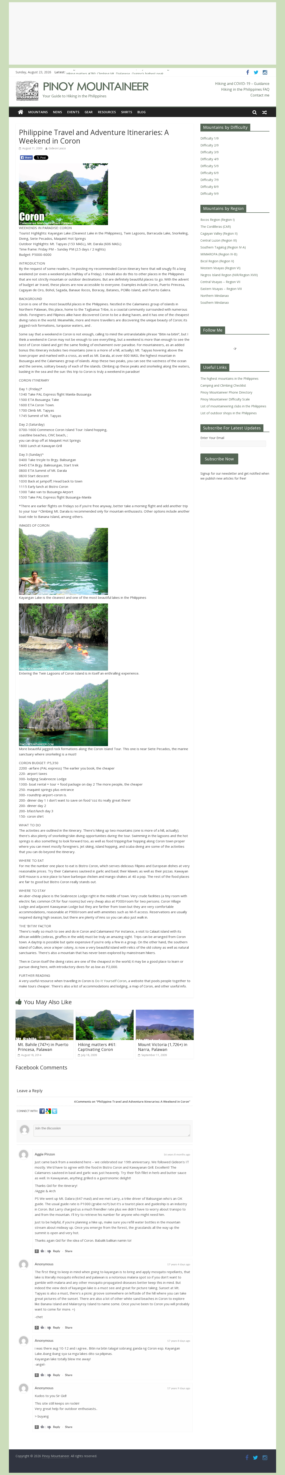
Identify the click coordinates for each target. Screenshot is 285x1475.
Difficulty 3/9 (209, 152)
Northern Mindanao (214, 295)
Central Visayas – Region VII (220, 282)
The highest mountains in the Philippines (229, 378)
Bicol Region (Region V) (217, 261)
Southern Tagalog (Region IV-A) (223, 247)
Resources (107, 112)
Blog (141, 112)
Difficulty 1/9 (209, 138)
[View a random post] (264, 112)
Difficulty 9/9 (209, 193)
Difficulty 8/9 (209, 187)
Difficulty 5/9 (209, 166)
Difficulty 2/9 (209, 145)
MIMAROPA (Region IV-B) (218, 254)
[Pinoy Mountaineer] (82, 83)
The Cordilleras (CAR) (215, 226)
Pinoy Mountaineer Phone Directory (226, 392)
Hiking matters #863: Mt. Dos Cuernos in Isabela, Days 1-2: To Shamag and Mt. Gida (127, 72)
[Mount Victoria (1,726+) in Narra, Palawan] (165, 1012)
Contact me (259, 95)
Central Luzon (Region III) (218, 240)
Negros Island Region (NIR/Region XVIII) (229, 275)
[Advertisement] (142, 33)
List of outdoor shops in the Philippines (228, 413)
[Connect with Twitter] (54, 1111)
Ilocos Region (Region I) (217, 219)
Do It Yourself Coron (110, 981)
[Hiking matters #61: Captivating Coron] (105, 1012)
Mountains (38, 112)
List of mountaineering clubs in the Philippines (233, 406)
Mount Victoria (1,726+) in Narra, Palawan (162, 1047)
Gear (89, 112)
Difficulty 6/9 (209, 173)
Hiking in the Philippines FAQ (245, 89)
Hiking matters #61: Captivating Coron (97, 1047)
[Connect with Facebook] (42, 1111)
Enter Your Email (212, 438)
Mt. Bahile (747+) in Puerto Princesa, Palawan (43, 1047)
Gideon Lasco (57, 148)
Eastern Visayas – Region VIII (221, 289)
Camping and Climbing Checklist (223, 385)
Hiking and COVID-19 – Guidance (242, 83)
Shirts (126, 112)
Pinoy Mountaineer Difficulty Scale (225, 399)
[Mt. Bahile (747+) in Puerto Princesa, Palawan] (44, 1012)
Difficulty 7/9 (209, 180)
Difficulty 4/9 (209, 159)
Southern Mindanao (214, 302)
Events (73, 112)
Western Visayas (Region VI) (220, 268)
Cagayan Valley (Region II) (219, 233)
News (57, 112)
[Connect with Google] (49, 1111)
